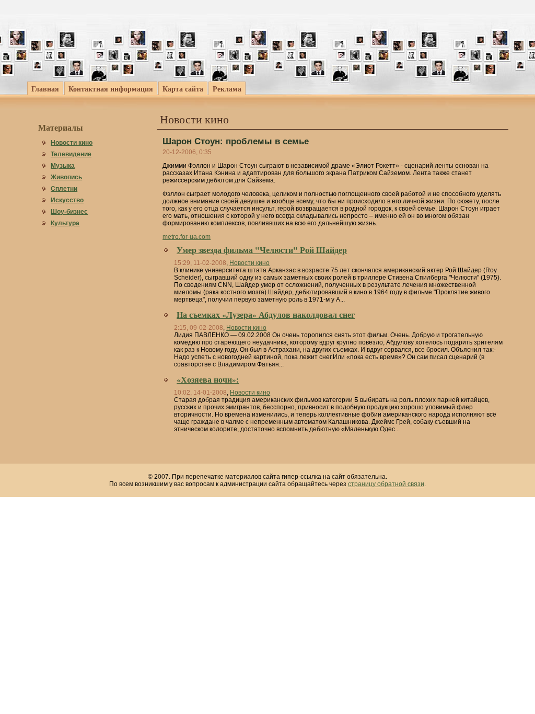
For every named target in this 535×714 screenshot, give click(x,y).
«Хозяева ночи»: (208, 379)
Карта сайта (182, 88)
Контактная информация (110, 88)
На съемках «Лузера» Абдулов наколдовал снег (266, 314)
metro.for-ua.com (186, 236)
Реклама (227, 88)
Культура (65, 223)
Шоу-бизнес (69, 211)
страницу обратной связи (386, 484)
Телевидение (71, 154)
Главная (45, 88)
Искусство (67, 200)
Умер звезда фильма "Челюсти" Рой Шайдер (262, 250)
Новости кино (71, 142)
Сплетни (64, 188)
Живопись (66, 177)
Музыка (63, 165)
